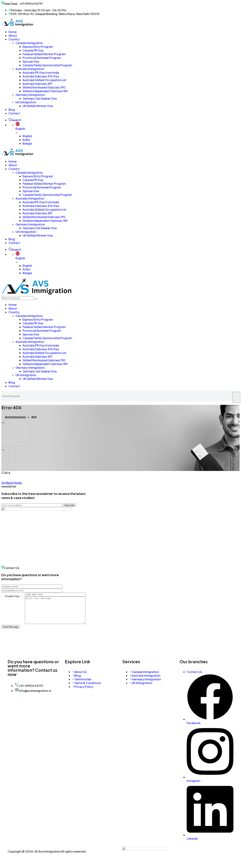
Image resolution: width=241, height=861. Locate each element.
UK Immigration (142, 683)
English (27, 136)
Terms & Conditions (87, 683)
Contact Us (194, 672)
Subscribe (69, 505)
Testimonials (82, 679)
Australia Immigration (146, 675)
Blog (77, 675)
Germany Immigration (146, 679)
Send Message (10, 627)
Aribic (27, 140)
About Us (80, 672)
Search (16, 120)
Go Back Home (11, 483)
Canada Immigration (145, 672)
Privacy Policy (83, 686)
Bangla (27, 143)
